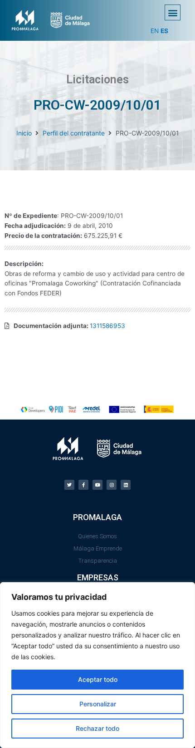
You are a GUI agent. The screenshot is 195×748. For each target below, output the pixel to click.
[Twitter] (69, 485)
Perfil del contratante (74, 133)
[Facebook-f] (83, 485)
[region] (97, 665)
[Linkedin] (126, 485)
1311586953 (107, 325)
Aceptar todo (97, 679)
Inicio (24, 133)
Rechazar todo (97, 728)
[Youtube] (97, 485)
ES (164, 30)
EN (155, 30)
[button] (172, 12)
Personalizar (97, 704)
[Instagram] (112, 485)
